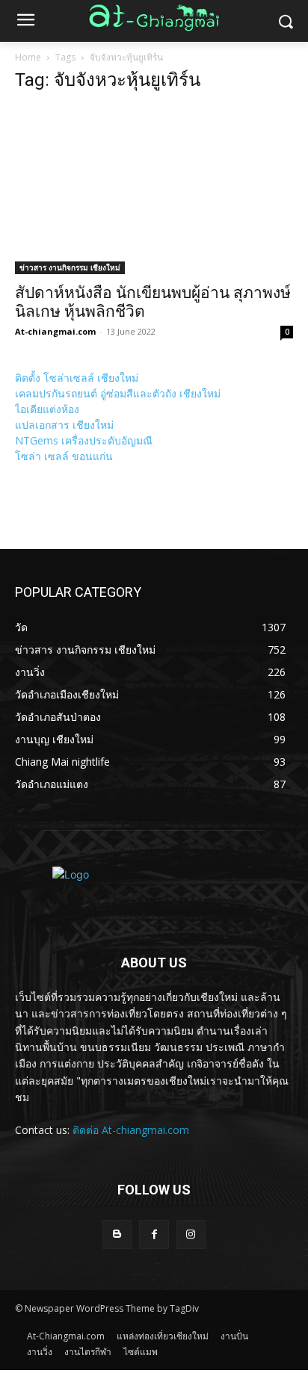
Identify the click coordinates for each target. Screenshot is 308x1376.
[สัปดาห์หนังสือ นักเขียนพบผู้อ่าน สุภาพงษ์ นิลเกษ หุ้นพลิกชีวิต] (154, 190)
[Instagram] (191, 1234)
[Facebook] (153, 1234)
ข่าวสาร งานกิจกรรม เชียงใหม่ (69, 267)
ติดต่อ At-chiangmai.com (131, 1130)
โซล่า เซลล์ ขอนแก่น (64, 456)
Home (28, 57)
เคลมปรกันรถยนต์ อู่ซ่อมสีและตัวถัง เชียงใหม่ (118, 393)
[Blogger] (117, 1234)
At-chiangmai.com (55, 331)
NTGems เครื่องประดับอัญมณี (84, 440)
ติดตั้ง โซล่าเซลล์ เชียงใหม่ (76, 378)
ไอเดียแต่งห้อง (47, 409)
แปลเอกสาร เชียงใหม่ (64, 425)
